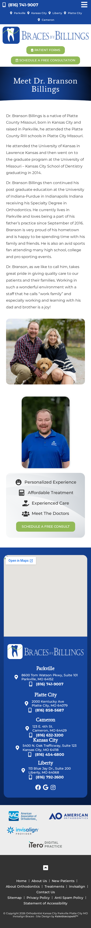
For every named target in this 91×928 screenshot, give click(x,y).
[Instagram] (53, 787)
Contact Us (45, 892)
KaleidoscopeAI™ (66, 916)
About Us (39, 881)
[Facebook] (38, 787)
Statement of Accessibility (45, 903)
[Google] (45, 787)
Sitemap (14, 898)
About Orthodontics (23, 886)
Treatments (54, 886)
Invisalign (77, 886)
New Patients (63, 881)
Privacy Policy (38, 898)
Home (21, 881)
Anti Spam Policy (69, 898)
